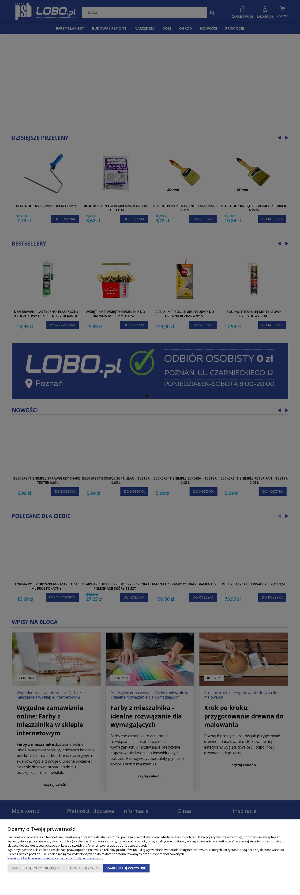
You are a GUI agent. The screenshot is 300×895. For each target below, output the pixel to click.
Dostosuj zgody (84, 868)
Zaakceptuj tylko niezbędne (36, 868)
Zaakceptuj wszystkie (126, 868)
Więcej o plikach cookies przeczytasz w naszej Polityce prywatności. (55, 858)
